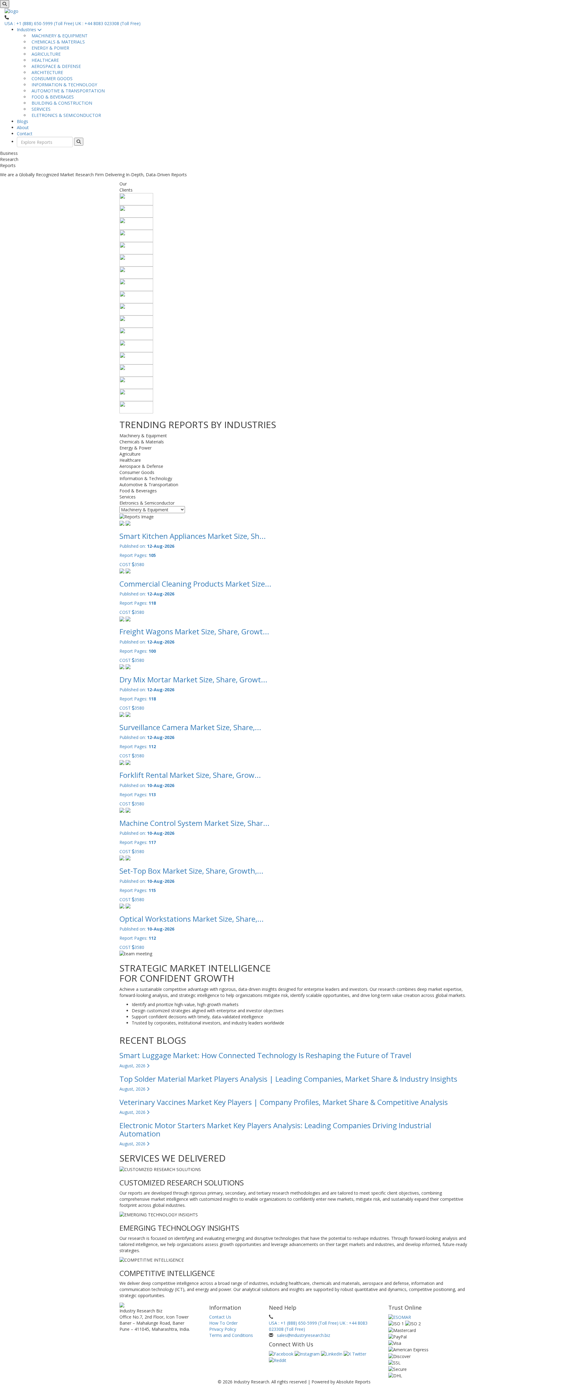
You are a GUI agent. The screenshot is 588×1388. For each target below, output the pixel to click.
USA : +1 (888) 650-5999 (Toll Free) (39, 23)
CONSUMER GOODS (51, 78)
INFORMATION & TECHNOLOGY (63, 85)
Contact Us (220, 1317)
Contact (24, 133)
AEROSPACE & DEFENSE (55, 66)
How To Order (223, 1323)
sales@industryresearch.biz (303, 1335)
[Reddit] (277, 1360)
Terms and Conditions (231, 1335)
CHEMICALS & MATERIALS (57, 42)
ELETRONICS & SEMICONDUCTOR (65, 115)
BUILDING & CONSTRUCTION (60, 103)
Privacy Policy (222, 1329)
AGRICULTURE (45, 54)
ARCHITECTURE (46, 72)
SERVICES (40, 109)
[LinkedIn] (332, 1353)
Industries (27, 29)
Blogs (22, 121)
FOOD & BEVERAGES (51, 97)
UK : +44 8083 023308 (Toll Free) (108, 23)
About (23, 127)
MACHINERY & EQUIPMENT (58, 36)
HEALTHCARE (44, 60)
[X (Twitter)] (355, 1353)
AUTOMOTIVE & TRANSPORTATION (67, 91)
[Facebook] (282, 1353)
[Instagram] (308, 1353)
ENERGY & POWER (49, 48)
